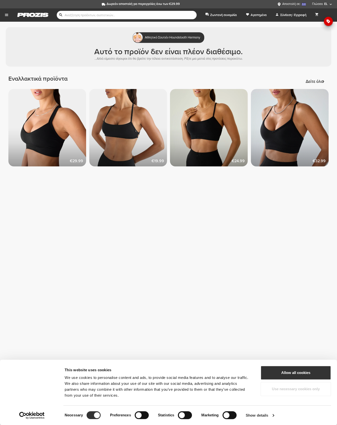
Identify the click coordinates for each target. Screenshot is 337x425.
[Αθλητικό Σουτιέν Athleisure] (210, 129)
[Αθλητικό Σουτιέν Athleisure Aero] (48, 129)
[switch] (142, 415)
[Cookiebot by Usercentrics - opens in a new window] (32, 415)
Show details (257, 415)
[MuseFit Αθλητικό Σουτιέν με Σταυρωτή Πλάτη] (129, 129)
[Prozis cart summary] (317, 14)
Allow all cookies (295, 373)
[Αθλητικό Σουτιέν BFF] (291, 129)
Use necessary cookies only (296, 389)
